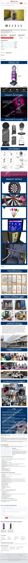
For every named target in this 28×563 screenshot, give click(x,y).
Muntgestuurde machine (12, 548)
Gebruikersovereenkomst (9, 554)
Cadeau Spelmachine (3, 538)
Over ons (2, 554)
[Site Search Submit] (21, 3)
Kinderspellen (8, 539)
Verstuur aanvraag (7, 37)
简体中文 (6, 556)
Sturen (6, 517)
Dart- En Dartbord (13, 5)
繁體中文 (8, 556)
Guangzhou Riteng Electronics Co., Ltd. (6, 32)
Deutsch (19, 556)
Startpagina (2, 5)
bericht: (4, 511)
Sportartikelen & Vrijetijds (7, 5)
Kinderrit (15, 539)
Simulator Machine (16, 538)
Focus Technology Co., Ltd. (13, 558)
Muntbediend (17, 548)
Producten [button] (8, 3)
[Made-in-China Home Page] (14, 1)
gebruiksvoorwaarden (18, 560)
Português (22, 556)
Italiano (24, 556)
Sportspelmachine (9, 538)
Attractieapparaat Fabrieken (4, 548)
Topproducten (24, 554)
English (3, 556)
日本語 (11, 556)
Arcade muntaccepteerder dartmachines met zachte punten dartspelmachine (10, 530)
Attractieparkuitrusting (3, 539)
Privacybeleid (13, 554)
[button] (1, 1)
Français (13, 556)
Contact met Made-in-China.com (19, 554)
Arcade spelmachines (23, 538)
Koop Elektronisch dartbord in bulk (5, 550)
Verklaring (5, 554)
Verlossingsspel (22, 539)
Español (16, 556)
